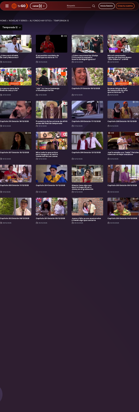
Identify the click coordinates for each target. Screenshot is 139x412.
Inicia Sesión (106, 6)
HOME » (4, 21)
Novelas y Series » (19, 21)
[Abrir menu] (6, 6)
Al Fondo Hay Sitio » (41, 21)
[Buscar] (93, 6)
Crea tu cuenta (125, 6)
